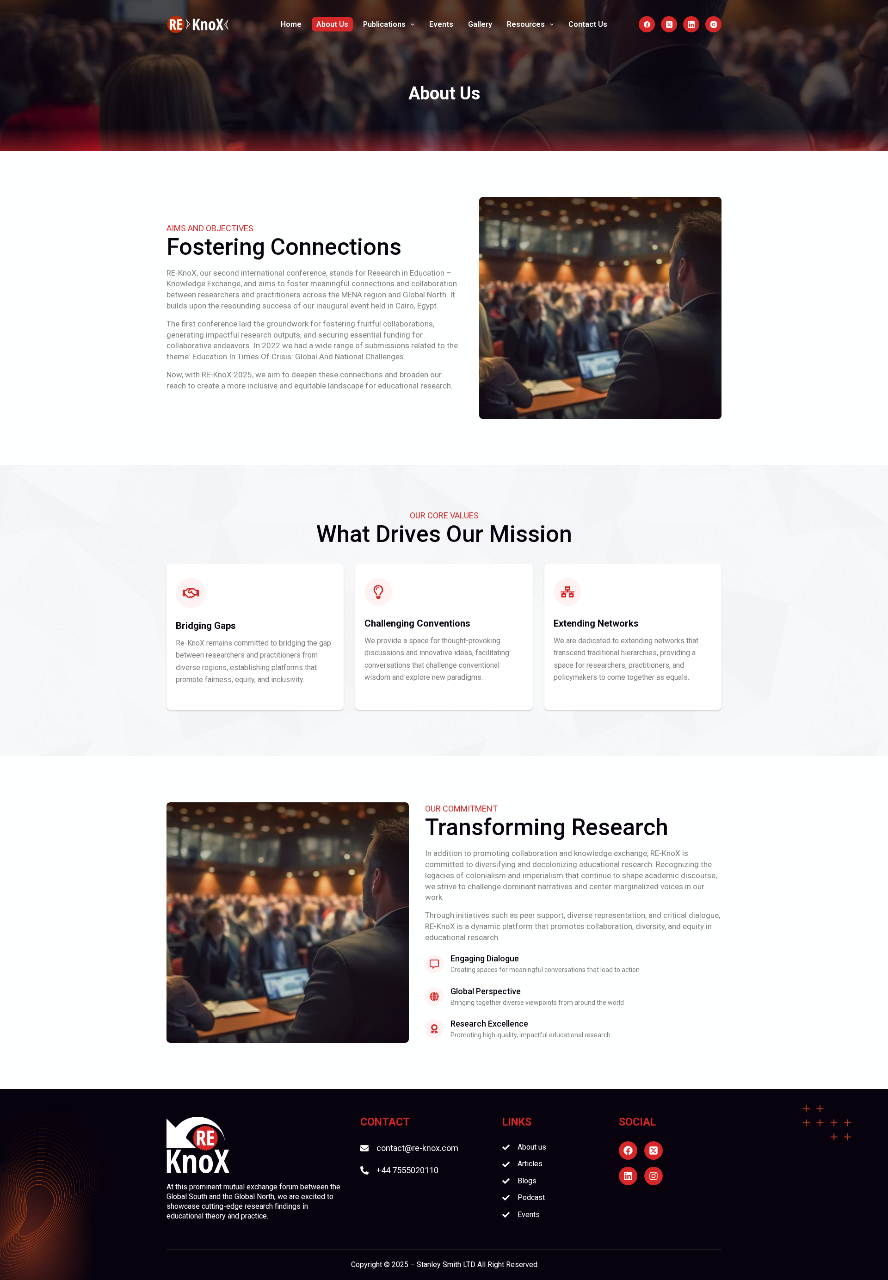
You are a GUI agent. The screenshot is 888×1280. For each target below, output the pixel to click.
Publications (384, 24)
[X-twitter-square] (653, 1150)
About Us (332, 24)
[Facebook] (647, 24)
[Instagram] (713, 24)
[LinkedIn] (691, 24)
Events (441, 24)
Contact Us (587, 24)
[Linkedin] (628, 1176)
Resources (526, 24)
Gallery (480, 24)
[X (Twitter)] (669, 24)
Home (291, 24)
